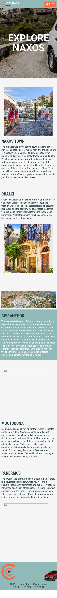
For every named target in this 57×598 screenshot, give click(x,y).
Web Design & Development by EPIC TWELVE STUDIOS (28, 595)
